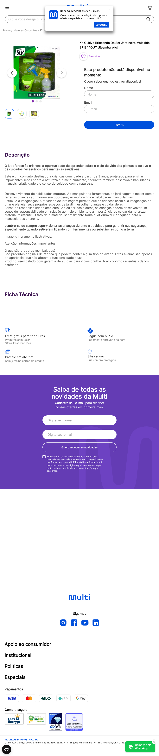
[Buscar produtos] (148, 19)
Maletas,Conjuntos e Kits (29, 30)
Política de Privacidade (82, 462)
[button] (37, 72)
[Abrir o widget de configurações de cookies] (6, 749)
